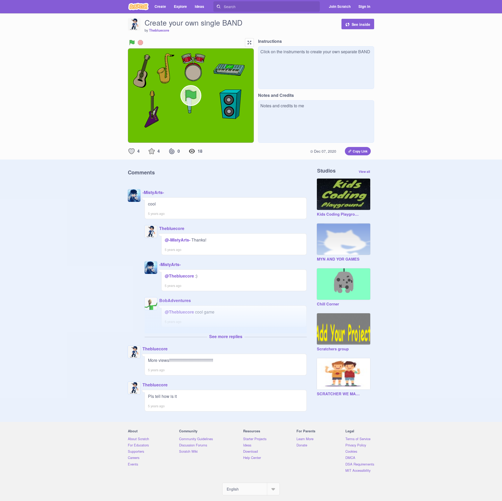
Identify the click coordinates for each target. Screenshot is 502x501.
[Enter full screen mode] (249, 42)
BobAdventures (175, 300)
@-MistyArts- (177, 240)
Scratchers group (333, 349)
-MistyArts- (153, 192)
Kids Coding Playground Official (338, 214)
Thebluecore (159, 30)
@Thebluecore (179, 276)
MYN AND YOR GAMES (338, 259)
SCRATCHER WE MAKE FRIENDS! (338, 394)
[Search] (218, 6)
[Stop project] (140, 42)
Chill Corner (328, 304)
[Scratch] (138, 6)
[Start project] (132, 42)
